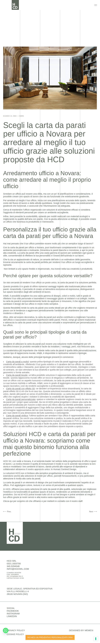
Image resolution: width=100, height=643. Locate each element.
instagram (13, 613)
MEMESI (89, 630)
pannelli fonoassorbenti (65, 476)
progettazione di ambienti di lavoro (65, 473)
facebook (13, 611)
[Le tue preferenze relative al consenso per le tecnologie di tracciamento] (95, 638)
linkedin (12, 616)
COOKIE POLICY (15, 634)
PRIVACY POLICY (16, 630)
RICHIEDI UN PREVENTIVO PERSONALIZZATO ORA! (50, 637)
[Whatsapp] (5, 630)
